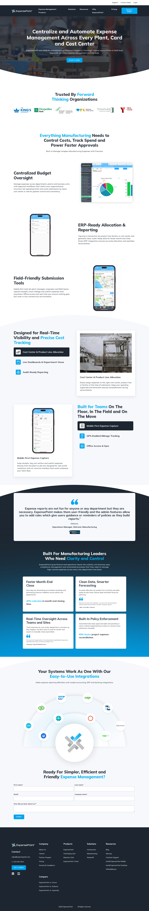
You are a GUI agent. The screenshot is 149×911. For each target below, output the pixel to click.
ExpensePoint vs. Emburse (48, 886)
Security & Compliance (47, 865)
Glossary (109, 853)
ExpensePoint (68, 850)
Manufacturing (92, 853)
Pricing (41, 861)
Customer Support (112, 857)
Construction (91, 850)
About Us (42, 850)
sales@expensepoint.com (21, 857)
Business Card (68, 857)
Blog (107, 850)
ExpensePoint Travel (70, 861)
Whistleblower (111, 869)
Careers (42, 853)
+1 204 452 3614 (18, 862)
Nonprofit (90, 857)
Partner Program (45, 857)
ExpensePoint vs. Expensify (49, 890)
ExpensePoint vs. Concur (48, 882)
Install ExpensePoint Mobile (116, 861)
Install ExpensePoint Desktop (116, 865)
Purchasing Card (69, 853)
